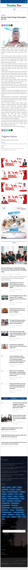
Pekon (22, 498)
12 (20, 536)
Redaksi (2, 552)
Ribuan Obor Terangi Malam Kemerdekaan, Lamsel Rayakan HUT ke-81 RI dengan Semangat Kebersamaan (18, 373)
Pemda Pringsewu (15, 503)
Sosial (24, 516)
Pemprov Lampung (19, 510)
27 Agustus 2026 (11, 274)
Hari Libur (12, 489)
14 (4, 538)
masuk (7, 140)
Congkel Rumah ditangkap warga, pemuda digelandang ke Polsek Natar (12, 428)
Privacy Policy (4, 554)
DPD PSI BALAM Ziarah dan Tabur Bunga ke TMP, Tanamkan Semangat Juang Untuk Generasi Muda (18, 298)
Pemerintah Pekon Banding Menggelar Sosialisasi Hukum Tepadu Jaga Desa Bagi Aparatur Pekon (20, 405)
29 (7, 544)
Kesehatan (11, 494)
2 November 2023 (20, 409)
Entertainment (5, 489)
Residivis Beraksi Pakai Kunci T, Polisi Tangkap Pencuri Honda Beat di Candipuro (17, 310)
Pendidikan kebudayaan (6, 512)
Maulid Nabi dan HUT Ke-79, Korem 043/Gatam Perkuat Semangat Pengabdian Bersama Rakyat (18, 285)
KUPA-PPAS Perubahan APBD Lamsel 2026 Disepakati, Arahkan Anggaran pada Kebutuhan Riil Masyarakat (18, 334)
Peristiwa (18, 514)
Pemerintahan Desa (6, 507)
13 (23, 536)
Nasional (3, 14)
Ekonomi (19, 487)
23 (10, 541)
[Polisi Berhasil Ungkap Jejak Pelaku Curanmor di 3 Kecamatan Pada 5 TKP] (4, 346)
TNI (1, 266)
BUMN (9, 487)
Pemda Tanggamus (5, 505)
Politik (3, 516)
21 (4, 541)
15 (7, 538)
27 (23, 541)
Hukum (3, 491)
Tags (22, 398)
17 (14, 538)
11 (17, 536)
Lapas (21, 494)
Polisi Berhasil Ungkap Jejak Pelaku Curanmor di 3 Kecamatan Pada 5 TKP (18, 346)
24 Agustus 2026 (19, 302)
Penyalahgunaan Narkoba (18, 512)
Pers (23, 514)
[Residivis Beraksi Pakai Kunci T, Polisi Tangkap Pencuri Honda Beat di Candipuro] (4, 310)
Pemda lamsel (17, 500)
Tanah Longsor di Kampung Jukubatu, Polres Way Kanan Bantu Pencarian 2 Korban (13, 443)
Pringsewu (14, 516)
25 (17, 541)
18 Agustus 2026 (19, 338)
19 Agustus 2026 (19, 325)
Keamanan (4, 494)
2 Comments (15, 411)
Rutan (19, 516)
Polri (8, 516)
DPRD (14, 487)
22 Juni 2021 (8, 21)
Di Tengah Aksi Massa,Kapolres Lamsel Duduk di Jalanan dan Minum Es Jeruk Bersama (17, 321)
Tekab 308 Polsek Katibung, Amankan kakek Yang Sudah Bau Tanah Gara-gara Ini (13, 435)
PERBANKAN (11, 514)
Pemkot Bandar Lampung (17, 507)
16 (10, 538)
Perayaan (4, 514)
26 (20, 541)
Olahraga (21, 496)
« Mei (2, 546)
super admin (4, 274)
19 (20, 538)
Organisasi (4, 498)
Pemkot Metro (5, 510)
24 (14, 541)
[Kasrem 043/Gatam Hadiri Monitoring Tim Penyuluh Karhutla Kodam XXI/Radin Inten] (14, 255)
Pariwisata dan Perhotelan (14, 498)
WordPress (21, 563)
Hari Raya (18, 489)
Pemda (3, 500)
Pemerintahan (14, 505)
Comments (14, 398)
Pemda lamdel (10, 500)
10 (14, 536)
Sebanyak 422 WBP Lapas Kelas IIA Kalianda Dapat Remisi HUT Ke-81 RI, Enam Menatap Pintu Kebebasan (17, 386)
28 (4, 544)
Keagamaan (22, 491)
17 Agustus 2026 (19, 364)
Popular (5, 398)
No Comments (16, 21)
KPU (16, 494)
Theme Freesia (16, 563)
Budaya (3, 487)
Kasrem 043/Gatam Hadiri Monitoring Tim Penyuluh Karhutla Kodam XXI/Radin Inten (14, 270)
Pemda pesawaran (5, 503)
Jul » (5, 546)
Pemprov (12, 510)
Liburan (3, 496)
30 (10, 544)
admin (3, 21)
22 (7, 541)
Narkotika (9, 496)
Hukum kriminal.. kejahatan (13, 491)
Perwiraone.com (4, 563)
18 (17, 538)
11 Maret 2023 (8, 431)
